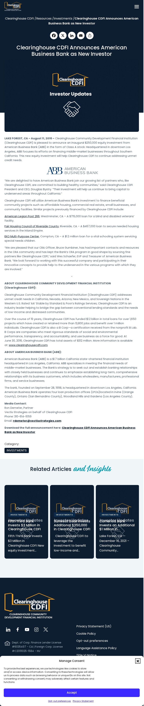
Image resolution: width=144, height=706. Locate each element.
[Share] (89, 35)
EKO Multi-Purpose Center (21, 236)
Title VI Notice (86, 654)
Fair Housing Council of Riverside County (31, 226)
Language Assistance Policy (96, 647)
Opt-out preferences (59, 701)
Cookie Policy (86, 633)
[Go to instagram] (36, 629)
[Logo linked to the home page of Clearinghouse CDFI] (13, 6)
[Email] (80, 35)
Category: (11, 444)
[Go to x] (46, 629)
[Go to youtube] (27, 629)
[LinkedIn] (71, 35)
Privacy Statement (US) (93, 626)
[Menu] (136, 6)
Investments (17, 450)
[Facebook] (53, 35)
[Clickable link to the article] (26, 522)
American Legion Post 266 (22, 216)
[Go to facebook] (17, 629)
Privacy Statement (83, 701)
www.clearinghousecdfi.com (28, 345)
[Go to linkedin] (8, 629)
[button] (138, 661)
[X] (62, 35)
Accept (72, 693)
